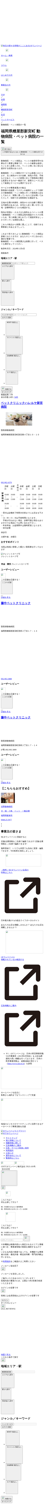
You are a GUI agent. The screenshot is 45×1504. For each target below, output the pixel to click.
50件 (16, 397)
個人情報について (13, 1140)
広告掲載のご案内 (13, 1145)
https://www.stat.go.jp (16, 1064)
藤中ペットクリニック (16, 603)
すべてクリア (6, 392)
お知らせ (9, 1153)
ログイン (5, 1300)
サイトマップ (11, 1138)
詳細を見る (6, 597)
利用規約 (9, 1150)
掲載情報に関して (13, 1143)
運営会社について (13, 1155)
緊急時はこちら (12, 1158)
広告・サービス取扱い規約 (17, 1148)
